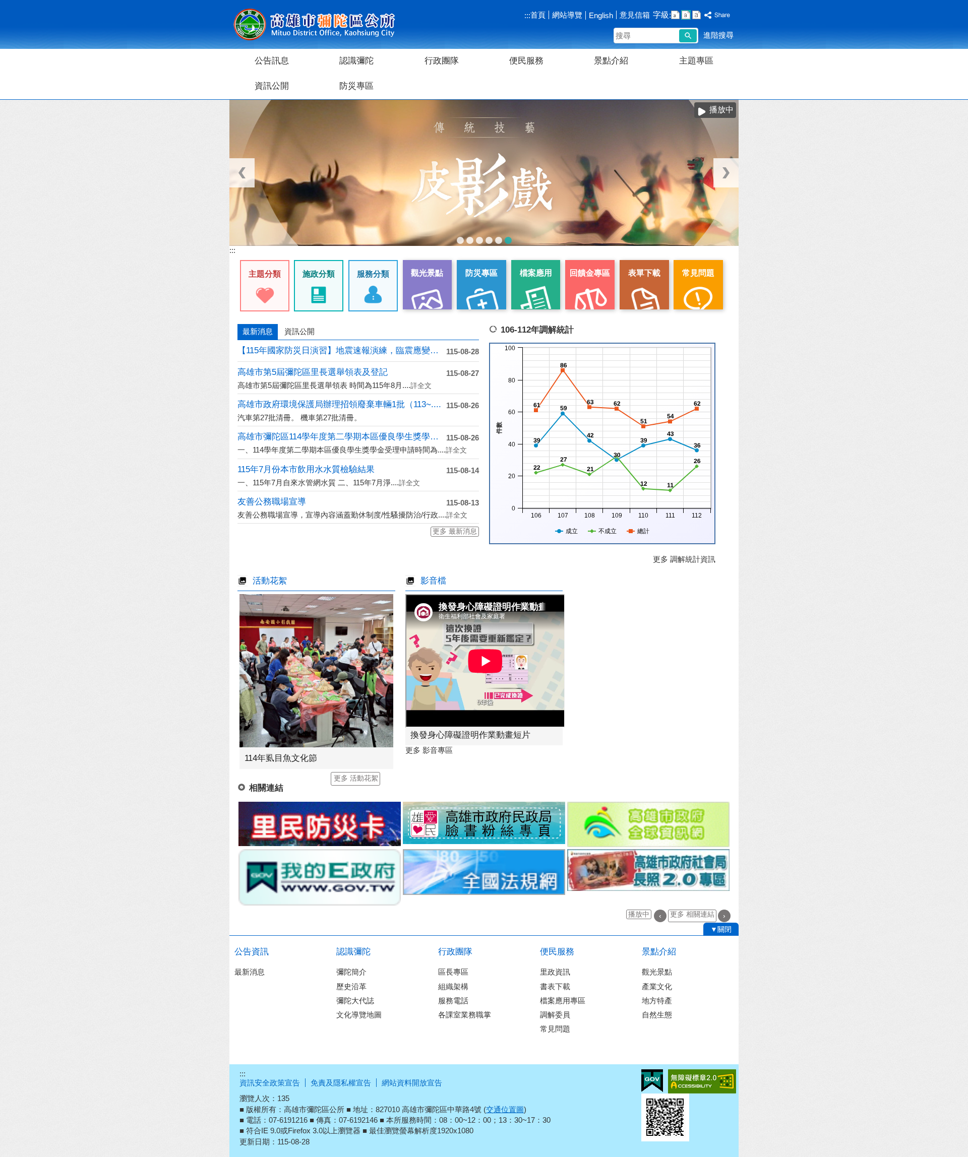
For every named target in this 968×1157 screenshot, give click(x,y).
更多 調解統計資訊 (684, 559)
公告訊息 (272, 61)
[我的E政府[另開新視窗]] (319, 877)
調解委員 (555, 1014)
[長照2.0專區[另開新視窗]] (648, 870)
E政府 (652, 1080)
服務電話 (453, 1000)
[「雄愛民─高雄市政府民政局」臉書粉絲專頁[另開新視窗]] (484, 823)
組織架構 (453, 986)
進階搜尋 (718, 35)
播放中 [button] (638, 914)
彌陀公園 (498, 240)
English (601, 15)
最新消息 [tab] (258, 331)
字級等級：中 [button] (686, 15)
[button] (688, 35)
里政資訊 (555, 972)
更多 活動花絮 (356, 778)
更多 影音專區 (429, 750)
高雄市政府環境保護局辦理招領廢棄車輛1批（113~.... (339, 404)
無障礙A (702, 1081)
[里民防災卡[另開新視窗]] (319, 824)
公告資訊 (251, 951)
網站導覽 (567, 15)
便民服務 (526, 61)
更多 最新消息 (455, 531)
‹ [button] (242, 172)
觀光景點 (657, 972)
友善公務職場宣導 (271, 501)
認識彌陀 (356, 61)
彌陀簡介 (351, 972)
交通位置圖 (505, 1109)
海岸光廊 (469, 240)
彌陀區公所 (314, 24)
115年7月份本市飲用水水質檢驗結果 (306, 469)
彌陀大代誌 (355, 1000)
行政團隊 (442, 61)
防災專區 (356, 86)
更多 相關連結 (692, 914)
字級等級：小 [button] (675, 15)
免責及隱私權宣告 (341, 1082)
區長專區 (453, 972)
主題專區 (696, 61)
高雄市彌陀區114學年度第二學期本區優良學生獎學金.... (341, 436)
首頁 (538, 15)
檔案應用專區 (562, 1000)
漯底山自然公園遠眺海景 (479, 240)
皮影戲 (508, 240)
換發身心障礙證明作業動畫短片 (470, 735)
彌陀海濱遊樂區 (489, 240)
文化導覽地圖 (359, 1014)
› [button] (726, 172)
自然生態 (657, 1014)
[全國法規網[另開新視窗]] (484, 872)
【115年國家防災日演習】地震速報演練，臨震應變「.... (341, 350)
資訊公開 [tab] (299, 331)
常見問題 (555, 1028)
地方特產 (657, 1000)
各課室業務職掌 (464, 1014)
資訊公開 (272, 86)
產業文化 (657, 986)
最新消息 (249, 972)
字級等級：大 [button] (696, 15)
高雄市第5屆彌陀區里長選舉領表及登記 (312, 372)
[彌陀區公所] (484, 173)
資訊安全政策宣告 (269, 1082)
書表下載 (555, 986)
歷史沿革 (351, 986)
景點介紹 (611, 61)
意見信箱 (635, 15)
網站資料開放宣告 (412, 1082)
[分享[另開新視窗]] (717, 15)
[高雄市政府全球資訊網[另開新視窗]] (648, 824)
